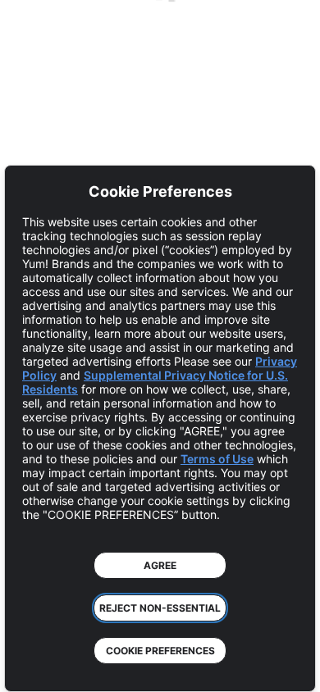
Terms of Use (217, 459)
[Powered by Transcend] (29, 667)
